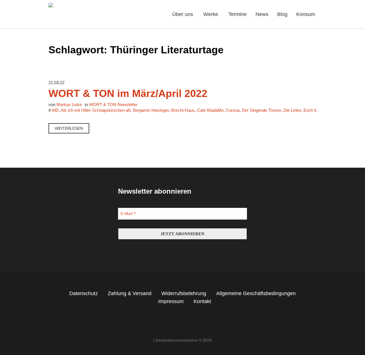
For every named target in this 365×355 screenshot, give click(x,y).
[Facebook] (177, 323)
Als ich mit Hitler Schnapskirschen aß (96, 110)
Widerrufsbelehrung (183, 293)
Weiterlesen (69, 128)
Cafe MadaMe (210, 110)
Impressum (171, 301)
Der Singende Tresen (261, 110)
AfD (55, 110)
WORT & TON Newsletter (113, 104)
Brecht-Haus (183, 110)
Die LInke (292, 110)
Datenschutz (83, 293)
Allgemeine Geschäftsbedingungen (256, 293)
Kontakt (202, 301)
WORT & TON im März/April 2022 (127, 93)
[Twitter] (188, 323)
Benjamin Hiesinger (151, 110)
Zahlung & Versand (129, 293)
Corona (233, 110)
